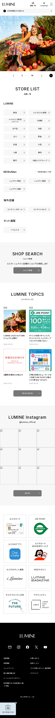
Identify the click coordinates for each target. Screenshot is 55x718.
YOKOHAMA (40, 152)
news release (8, 671)
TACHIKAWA (15, 136)
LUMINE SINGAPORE (15, 209)
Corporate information (12, 661)
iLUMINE (15, 230)
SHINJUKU (15, 113)
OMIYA (40, 144)
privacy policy (9, 678)
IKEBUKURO (40, 129)
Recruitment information (13, 666)
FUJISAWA (15, 160)
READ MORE (27, 396)
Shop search (27, 273)
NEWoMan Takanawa (15, 189)
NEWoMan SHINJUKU (15, 181)
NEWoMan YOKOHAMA (40, 181)
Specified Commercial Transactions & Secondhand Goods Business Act (14, 691)
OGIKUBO (15, 144)
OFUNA (40, 160)
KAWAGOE (15, 152)
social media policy (11, 683)
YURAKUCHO (40, 121)
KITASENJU (15, 129)
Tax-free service (36, 666)
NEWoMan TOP (44, 172)
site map (33, 678)
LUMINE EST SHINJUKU (39, 113)
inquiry (33, 661)
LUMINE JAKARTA (40, 209)
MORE (27, 496)
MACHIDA (40, 136)
